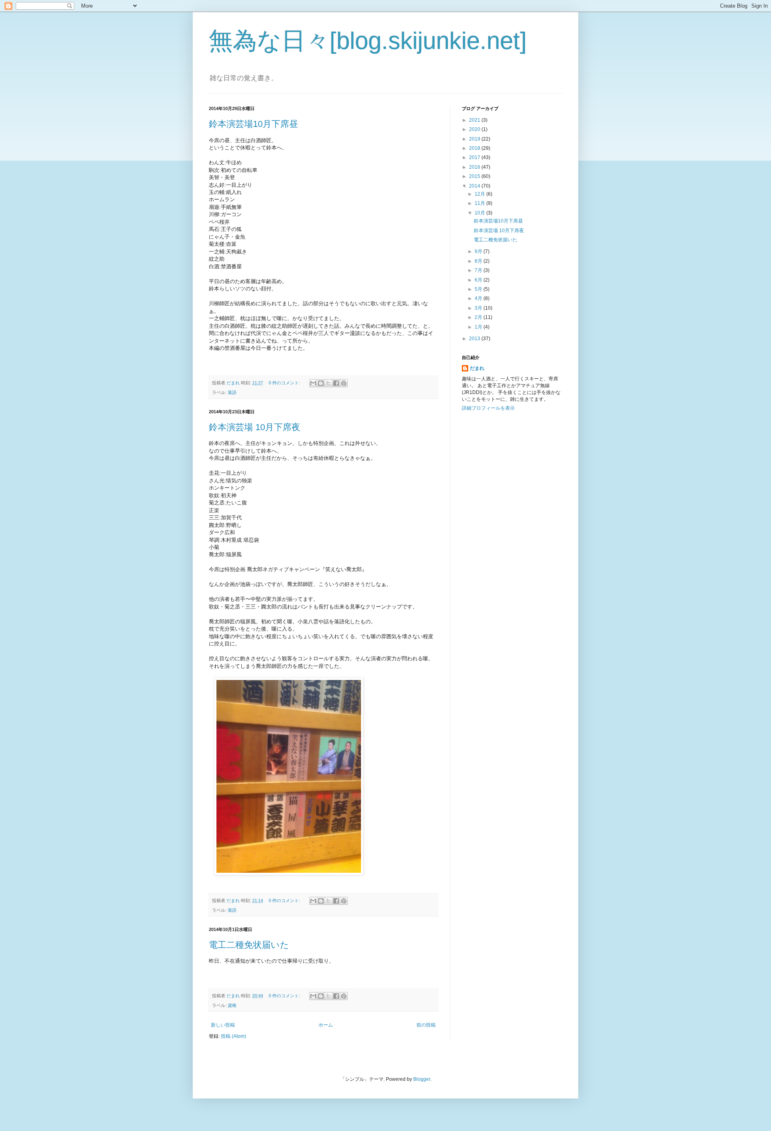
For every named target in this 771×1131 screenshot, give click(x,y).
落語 (232, 392)
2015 (475, 176)
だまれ (477, 368)
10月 (480, 213)
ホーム (325, 1025)
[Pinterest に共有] (344, 383)
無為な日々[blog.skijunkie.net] (368, 40)
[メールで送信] (313, 383)
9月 (479, 251)
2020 (475, 129)
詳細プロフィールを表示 (488, 408)
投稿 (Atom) (233, 1036)
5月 (479, 289)
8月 (479, 261)
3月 (479, 308)
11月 (480, 203)
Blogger (421, 1079)
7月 (479, 270)
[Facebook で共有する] (336, 383)
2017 (475, 157)
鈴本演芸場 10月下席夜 (254, 427)
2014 (475, 186)
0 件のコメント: (285, 382)
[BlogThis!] (321, 383)
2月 (479, 317)
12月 (480, 194)
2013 (475, 338)
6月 (479, 280)
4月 (479, 298)
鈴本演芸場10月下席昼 (253, 124)
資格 (232, 1005)
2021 (475, 120)
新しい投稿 (223, 1025)
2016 (475, 167)
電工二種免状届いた (249, 945)
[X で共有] (328, 383)
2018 (475, 148)
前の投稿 (426, 1025)
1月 (479, 327)
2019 (475, 139)
